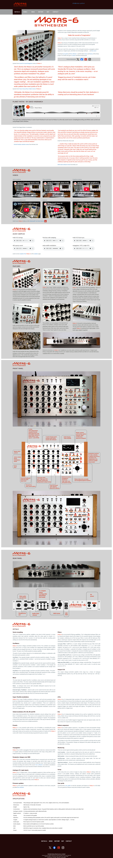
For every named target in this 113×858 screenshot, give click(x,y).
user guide (65, 53)
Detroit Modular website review (21, 144)
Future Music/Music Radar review (27, 88)
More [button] (25, 12)
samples (36, 253)
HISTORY (57, 841)
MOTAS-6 (44, 841)
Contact (55, 12)
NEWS (51, 841)
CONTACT (69, 841)
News (33, 12)
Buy (48, 12)
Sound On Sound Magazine (25, 63)
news (86, 53)
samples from (25, 253)
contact (73, 55)
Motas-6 (17, 12)
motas (14, 118)
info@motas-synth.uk (78, 3)
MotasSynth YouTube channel (37, 221)
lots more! (94, 50)
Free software (38, 764)
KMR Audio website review (64, 164)
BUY (62, 841)
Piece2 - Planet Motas (19, 118)
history (91, 53)
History (40, 12)
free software (73, 53)
